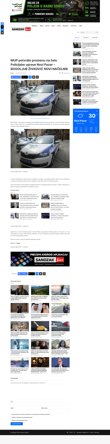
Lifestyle (73, 25)
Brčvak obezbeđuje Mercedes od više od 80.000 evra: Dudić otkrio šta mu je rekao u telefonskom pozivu (29, 196)
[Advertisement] (40, 45)
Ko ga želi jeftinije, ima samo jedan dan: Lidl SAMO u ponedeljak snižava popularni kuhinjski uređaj (60, 196)
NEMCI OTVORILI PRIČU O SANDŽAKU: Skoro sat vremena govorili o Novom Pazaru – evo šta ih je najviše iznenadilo (90, 70)
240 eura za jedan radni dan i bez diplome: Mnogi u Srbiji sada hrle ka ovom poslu (19, 334)
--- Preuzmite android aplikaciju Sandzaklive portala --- (40, 118)
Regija (47, 25)
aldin (13, 73)
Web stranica (44, 408)
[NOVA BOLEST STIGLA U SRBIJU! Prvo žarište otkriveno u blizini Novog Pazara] (40, 290)
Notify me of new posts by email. (20, 420)
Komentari (95, 37)
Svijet (53, 25)
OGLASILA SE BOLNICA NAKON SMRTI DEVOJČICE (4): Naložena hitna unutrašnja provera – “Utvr (59, 352)
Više (80, 25)
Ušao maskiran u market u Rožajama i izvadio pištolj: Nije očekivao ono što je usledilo (90, 101)
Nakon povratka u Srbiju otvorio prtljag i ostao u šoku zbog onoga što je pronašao (59, 298)
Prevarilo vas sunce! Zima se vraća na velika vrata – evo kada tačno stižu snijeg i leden (19, 370)
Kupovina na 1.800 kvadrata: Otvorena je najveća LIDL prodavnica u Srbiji (58, 334)
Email (12, 408)
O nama (91, 432)
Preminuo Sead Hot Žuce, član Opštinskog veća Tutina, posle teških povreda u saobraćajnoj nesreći (29, 205)
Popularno (86, 37)
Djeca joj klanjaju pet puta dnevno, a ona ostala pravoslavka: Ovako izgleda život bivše (39, 316)
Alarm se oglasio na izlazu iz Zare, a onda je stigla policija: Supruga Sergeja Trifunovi (20, 298)
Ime (12, 401)
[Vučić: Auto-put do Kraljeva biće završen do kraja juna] (60, 308)
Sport (59, 25)
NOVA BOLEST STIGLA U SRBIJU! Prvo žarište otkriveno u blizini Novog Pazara (39, 298)
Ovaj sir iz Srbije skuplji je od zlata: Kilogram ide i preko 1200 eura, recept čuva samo (40, 334)
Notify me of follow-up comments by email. (22, 417)
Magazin (65, 25)
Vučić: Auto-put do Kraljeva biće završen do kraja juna (59, 315)
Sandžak (34, 25)
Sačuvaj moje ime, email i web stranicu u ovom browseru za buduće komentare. (31, 414)
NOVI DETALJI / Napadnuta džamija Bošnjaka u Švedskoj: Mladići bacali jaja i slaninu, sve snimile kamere (29, 215)
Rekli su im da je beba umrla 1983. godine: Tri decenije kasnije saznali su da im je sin (40, 352)
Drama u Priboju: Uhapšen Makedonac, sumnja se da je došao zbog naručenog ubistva (59, 215)
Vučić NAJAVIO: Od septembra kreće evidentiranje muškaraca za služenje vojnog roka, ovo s (60, 370)
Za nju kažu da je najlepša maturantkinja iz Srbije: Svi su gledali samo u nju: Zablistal (18, 316)
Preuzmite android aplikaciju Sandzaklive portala (40, 250)
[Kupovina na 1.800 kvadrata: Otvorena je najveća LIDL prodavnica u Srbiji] (60, 326)
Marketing (96, 432)
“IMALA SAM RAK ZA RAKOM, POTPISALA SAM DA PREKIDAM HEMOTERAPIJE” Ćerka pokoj (39, 370)
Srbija (41, 25)
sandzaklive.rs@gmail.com (83, 432)
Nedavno (77, 37)
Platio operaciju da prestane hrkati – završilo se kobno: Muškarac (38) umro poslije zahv (20, 352)
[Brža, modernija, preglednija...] (40, 259)
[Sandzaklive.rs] (21, 29)
